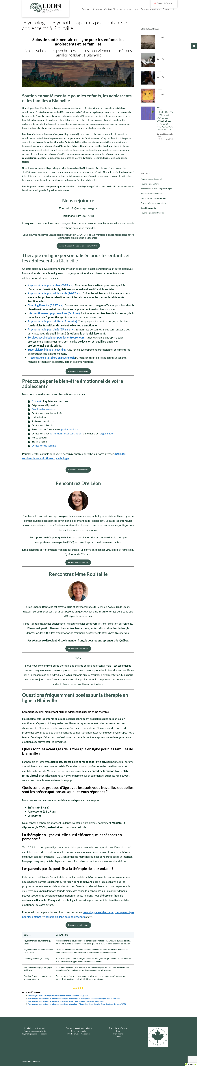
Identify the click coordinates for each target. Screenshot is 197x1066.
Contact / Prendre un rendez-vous (121, 9)
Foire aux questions (150, 9)
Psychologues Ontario (150, 184)
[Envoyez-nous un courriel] (194, 46)
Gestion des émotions (44, 409)
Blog (118, 1031)
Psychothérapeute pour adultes (154, 203)
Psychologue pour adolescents (153, 198)
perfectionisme (69, 429)
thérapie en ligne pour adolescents (64, 916)
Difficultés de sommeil (44, 445)
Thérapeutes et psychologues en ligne (156, 188)
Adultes (159, 90)
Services (86, 9)
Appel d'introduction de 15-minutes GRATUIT (78, 246)
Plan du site (118, 1034)
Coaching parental (148, 208)
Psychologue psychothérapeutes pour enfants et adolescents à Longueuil (58, 995)
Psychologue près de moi (151, 179)
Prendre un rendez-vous (78, 371)
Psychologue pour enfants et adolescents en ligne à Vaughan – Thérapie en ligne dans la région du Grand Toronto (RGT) (77, 1004)
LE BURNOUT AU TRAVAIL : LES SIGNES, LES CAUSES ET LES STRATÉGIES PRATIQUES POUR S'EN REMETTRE (165, 103)
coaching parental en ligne (98, 912)
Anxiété (36, 401)
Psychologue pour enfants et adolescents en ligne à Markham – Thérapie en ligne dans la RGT (66, 1001)
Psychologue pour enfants (152, 193)
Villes (118, 1036)
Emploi (166, 9)
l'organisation (106, 433)
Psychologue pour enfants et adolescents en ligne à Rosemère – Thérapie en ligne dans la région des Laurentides (74, 998)
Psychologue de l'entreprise (152, 213)
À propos (97, 9)
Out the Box (35, 1061)
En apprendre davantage (78, 562)
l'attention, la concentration (65, 433)
